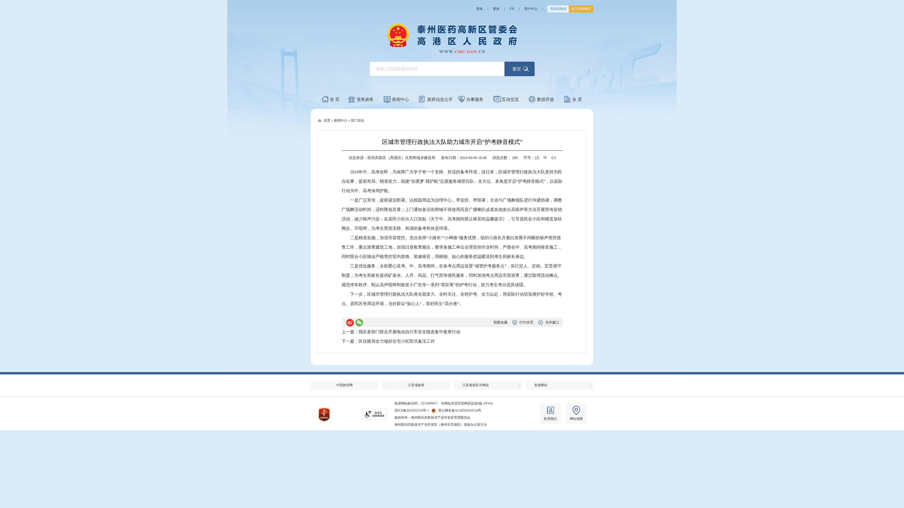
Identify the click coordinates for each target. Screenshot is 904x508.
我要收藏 (500, 322)
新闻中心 (400, 99)
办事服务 (474, 99)
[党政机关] (324, 414)
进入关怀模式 (581, 9)
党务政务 (365, 99)
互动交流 (510, 99)
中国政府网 (344, 385)
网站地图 (576, 419)
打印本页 (526, 322)
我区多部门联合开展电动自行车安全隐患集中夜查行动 (409, 331)
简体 (479, 9)
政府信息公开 (440, 99)
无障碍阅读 (558, 9)
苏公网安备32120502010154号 (459, 410)
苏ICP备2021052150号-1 (412, 410)
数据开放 (545, 99)
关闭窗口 (552, 322)
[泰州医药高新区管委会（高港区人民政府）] (452, 38)
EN (512, 9)
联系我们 (550, 419)
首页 (327, 120)
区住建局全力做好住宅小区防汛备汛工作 (397, 341)
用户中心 (530, 9)
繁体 (496, 9)
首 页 (334, 99)
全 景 (577, 99)
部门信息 (357, 120)
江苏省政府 (416, 385)
